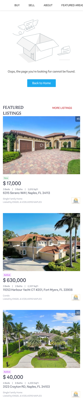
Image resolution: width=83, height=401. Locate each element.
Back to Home (41, 83)
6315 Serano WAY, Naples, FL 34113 (26, 193)
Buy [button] (17, 5)
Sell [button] (32, 5)
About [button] (48, 5)
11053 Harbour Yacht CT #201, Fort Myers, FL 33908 (38, 290)
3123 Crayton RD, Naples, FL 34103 (26, 387)
